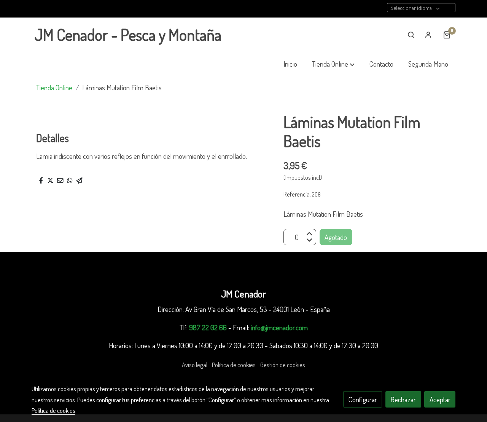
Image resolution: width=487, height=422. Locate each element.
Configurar (363, 399)
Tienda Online (54, 87)
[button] (333, 64)
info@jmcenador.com (279, 327)
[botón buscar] (411, 34)
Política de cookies (234, 365)
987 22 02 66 (208, 327)
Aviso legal (194, 365)
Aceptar (440, 399)
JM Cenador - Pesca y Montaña (128, 34)
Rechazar (403, 399)
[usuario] (428, 34)
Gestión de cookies (282, 365)
